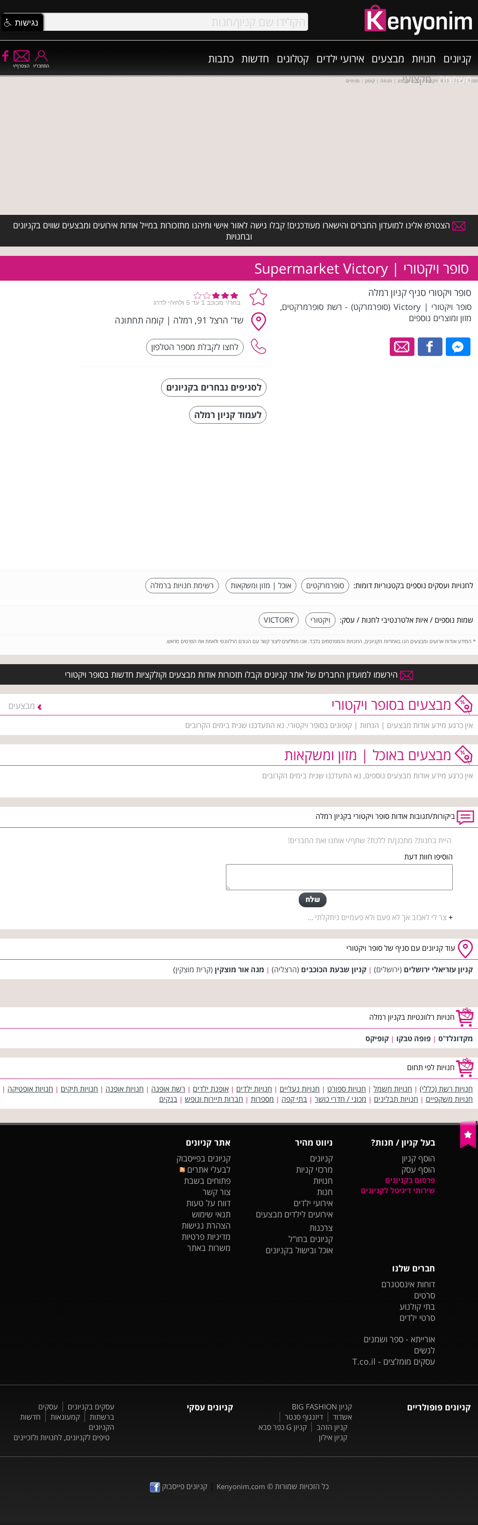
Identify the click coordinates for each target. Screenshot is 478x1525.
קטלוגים (293, 58)
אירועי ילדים (340, 58)
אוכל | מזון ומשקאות (261, 585)
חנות (325, 1191)
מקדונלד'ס (455, 1038)
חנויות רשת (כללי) (446, 1089)
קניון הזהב (331, 1427)
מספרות (262, 1099)
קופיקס (377, 1038)
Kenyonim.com (241, 1486)
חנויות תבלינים (396, 1099)
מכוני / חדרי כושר (340, 1099)
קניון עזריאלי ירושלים (438, 969)
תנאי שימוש (211, 1214)
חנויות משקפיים (449, 1099)
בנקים (168, 1099)
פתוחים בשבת (207, 1180)
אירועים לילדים (308, 1214)
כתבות (221, 58)
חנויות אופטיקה (30, 1089)
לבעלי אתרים (208, 1169)
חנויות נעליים (300, 1089)
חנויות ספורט (346, 1089)
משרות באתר (209, 1247)
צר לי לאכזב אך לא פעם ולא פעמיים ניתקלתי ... (377, 917)
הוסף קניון (418, 1158)
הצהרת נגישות (206, 1225)
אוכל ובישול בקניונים (299, 1250)
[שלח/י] (313, 900)
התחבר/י (41, 65)
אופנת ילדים (211, 1089)
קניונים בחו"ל (310, 1238)
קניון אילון (333, 1437)
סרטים (424, 1295)
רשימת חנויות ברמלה (182, 585)
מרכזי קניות (314, 1169)
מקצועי (416, 79)
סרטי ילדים (417, 1317)
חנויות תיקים (79, 1089)
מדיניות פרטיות (206, 1236)
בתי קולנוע (417, 1306)
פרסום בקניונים (410, 1180)
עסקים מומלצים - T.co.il (393, 1361)
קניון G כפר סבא (283, 1427)
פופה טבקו (413, 1038)
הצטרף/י (21, 65)
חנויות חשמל (392, 1089)
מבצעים (388, 58)
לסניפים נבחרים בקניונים (213, 387)
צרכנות (321, 1227)
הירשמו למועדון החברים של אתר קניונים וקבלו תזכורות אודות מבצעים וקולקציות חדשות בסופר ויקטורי (232, 674)
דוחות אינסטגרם (408, 1284)
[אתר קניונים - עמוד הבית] (469, 1146)
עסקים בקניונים (91, 1406)
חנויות (424, 58)
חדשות (255, 58)
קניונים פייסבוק (183, 1486)
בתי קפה (294, 1099)
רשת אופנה (168, 1089)
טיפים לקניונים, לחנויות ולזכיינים (62, 1437)
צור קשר (217, 1191)
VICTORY (279, 620)
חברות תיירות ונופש (214, 1099)
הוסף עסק (418, 1169)
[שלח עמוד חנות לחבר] (402, 345)
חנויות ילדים (254, 1089)
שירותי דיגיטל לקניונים (398, 1190)
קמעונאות (65, 1417)
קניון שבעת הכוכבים (333, 969)
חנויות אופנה (124, 1089)
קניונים (457, 58)
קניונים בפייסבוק (203, 1158)
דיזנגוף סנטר (304, 1417)
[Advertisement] (403, 498)
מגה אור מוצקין (239, 969)
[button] (21, 23)
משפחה (455, 79)
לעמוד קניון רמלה (227, 414)
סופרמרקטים (325, 585)
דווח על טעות (208, 1203)
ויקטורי (320, 620)
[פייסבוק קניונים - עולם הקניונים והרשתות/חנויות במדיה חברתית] (4, 55)
